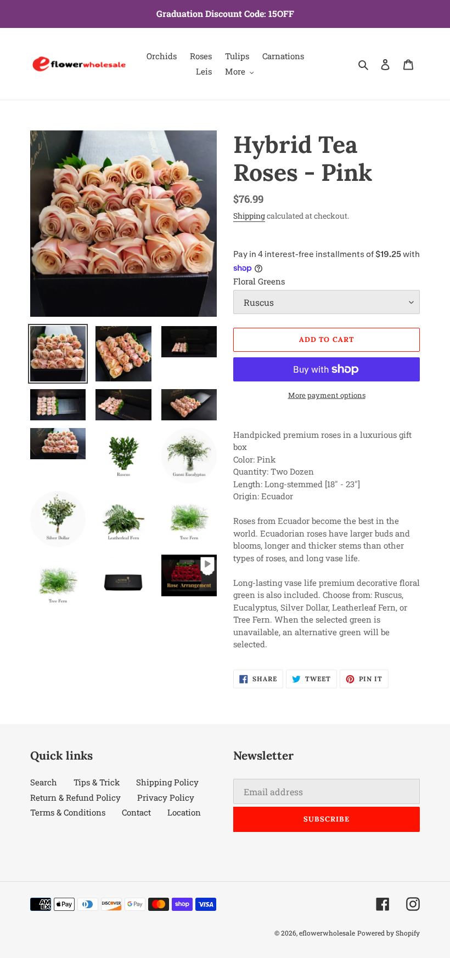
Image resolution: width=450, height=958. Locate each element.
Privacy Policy (165, 797)
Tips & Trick (97, 782)
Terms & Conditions (67, 812)
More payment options (326, 395)
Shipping (249, 215)
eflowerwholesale (327, 932)
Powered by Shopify (388, 932)
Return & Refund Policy (75, 797)
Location (184, 812)
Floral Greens (259, 281)
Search (43, 782)
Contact (136, 812)
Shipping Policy (167, 782)
